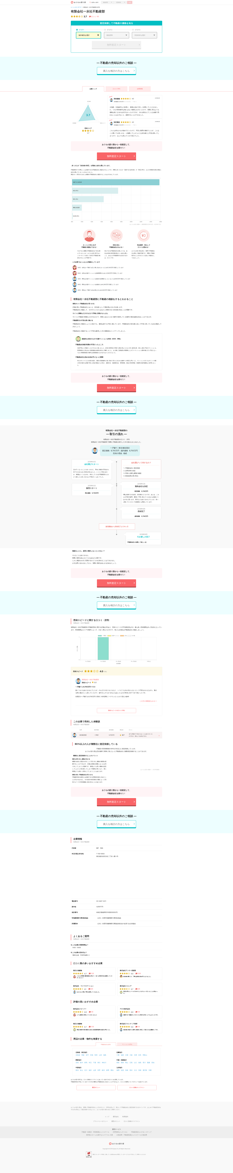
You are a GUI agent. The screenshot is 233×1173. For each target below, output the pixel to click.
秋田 (96, 1055)
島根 (122, 1062)
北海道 (78, 1055)
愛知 (112, 1070)
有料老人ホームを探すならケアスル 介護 (99, 1135)
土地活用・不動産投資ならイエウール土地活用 (131, 1135)
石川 (85, 1070)
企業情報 (140, 89)
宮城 (91, 1055)
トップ (93, 89)
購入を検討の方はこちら (116, 70)
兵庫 (135, 1055)
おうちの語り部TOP (76, 7)
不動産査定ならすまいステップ (141, 1132)
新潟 (77, 1070)
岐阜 (103, 1070)
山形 (100, 1055)
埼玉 (90, 1062)
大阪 (131, 1055)
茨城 (77, 1062)
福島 (104, 1055)
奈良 (139, 1055)
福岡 (117, 1070)
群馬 (85, 1062)
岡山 (126, 1062)
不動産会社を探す (106, 1044)
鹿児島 (145, 1070)
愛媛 (148, 1062)
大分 (135, 1070)
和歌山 (145, 1055)
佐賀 (122, 1070)
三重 (117, 1055)
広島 (131, 1062)
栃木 (81, 1062)
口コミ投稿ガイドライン (136, 1087)
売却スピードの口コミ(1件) (116, 710)
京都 (126, 1055)
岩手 (87, 1055)
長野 (98, 1070)
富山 (81, 1070)
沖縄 (150, 1070)
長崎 (126, 1070)
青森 (82, 1055)
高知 (152, 1062)
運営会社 (116, 1116)
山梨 (94, 1070)
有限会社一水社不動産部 (90, 680)
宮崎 (139, 1070)
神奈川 (104, 1062)
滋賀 (122, 1055)
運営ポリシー (96, 1087)
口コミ (116, 89)
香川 (144, 1062)
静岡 (107, 1070)
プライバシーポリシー (100, 1121)
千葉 (94, 1062)
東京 (98, 1062)
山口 (135, 1062)
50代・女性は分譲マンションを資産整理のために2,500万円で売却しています (100, 273)
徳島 (139, 1062)
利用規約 (125, 1116)
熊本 (131, 1070)
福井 (90, 1070)
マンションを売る (127, 1044)
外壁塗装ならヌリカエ (120, 1132)
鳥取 (117, 1062)
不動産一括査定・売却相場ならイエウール (95, 1132)
